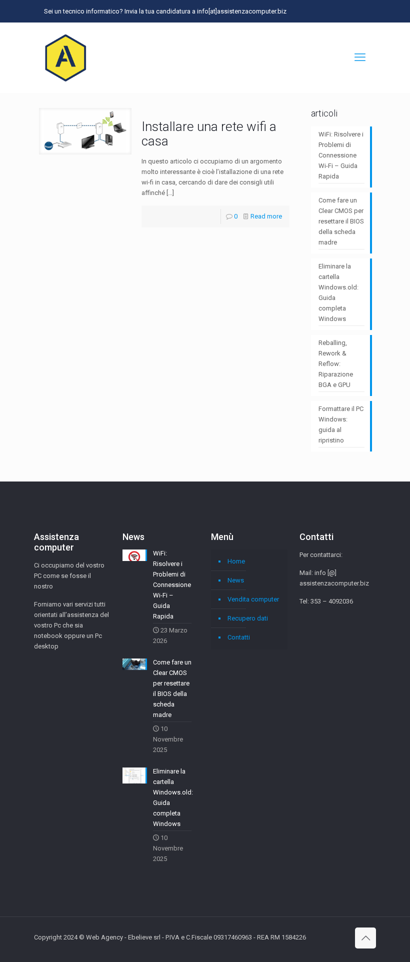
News (236, 580)
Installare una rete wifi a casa (209, 133)
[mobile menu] (360, 57)
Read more (266, 216)
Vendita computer (253, 599)
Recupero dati (248, 618)
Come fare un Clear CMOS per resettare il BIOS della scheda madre (341, 221)
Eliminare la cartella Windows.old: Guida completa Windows (338, 292)
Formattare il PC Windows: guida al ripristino (341, 424)
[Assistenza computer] (66, 57)
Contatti (239, 637)
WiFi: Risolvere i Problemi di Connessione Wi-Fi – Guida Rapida (341, 155)
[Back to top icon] (365, 938)
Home (236, 561)
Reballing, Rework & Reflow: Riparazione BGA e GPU (335, 363)
